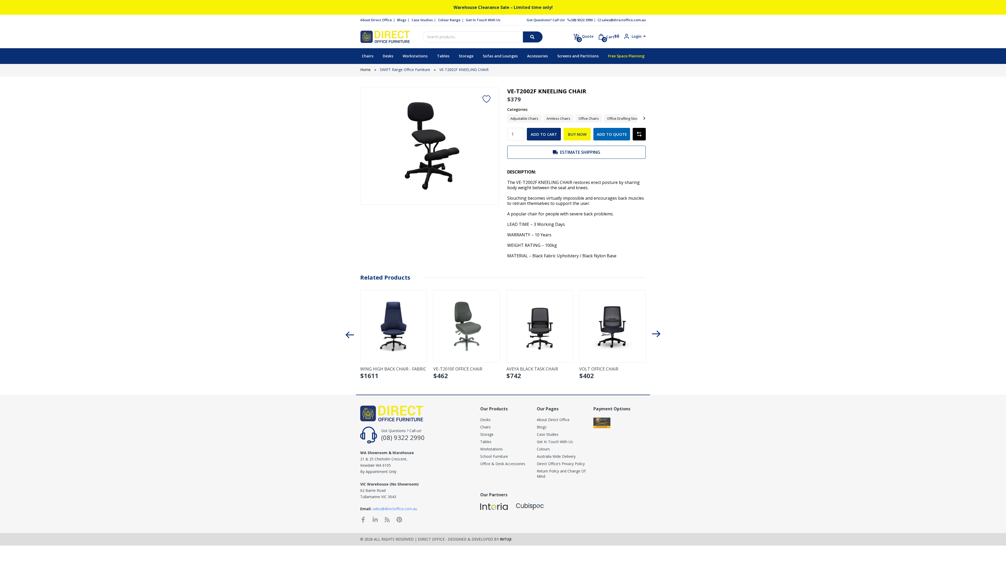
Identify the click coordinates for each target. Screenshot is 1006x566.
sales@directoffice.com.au (624, 20)
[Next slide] (644, 118)
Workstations (415, 55)
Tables (443, 55)
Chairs (367, 55)
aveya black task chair (532, 369)
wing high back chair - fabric (393, 369)
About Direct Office (376, 20)
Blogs (401, 20)
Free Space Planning (626, 55)
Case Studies (422, 20)
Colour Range (449, 20)
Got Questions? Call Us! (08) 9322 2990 (560, 20)
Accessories (537, 55)
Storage (466, 55)
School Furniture (494, 456)
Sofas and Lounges (500, 55)
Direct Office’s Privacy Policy (561, 463)
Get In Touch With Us (483, 20)
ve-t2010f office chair (457, 369)
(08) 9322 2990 (403, 437)
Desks (388, 55)
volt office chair (598, 369)
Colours (543, 449)
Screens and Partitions (578, 55)
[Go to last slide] (350, 334)
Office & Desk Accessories (502, 463)
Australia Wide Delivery (556, 456)
